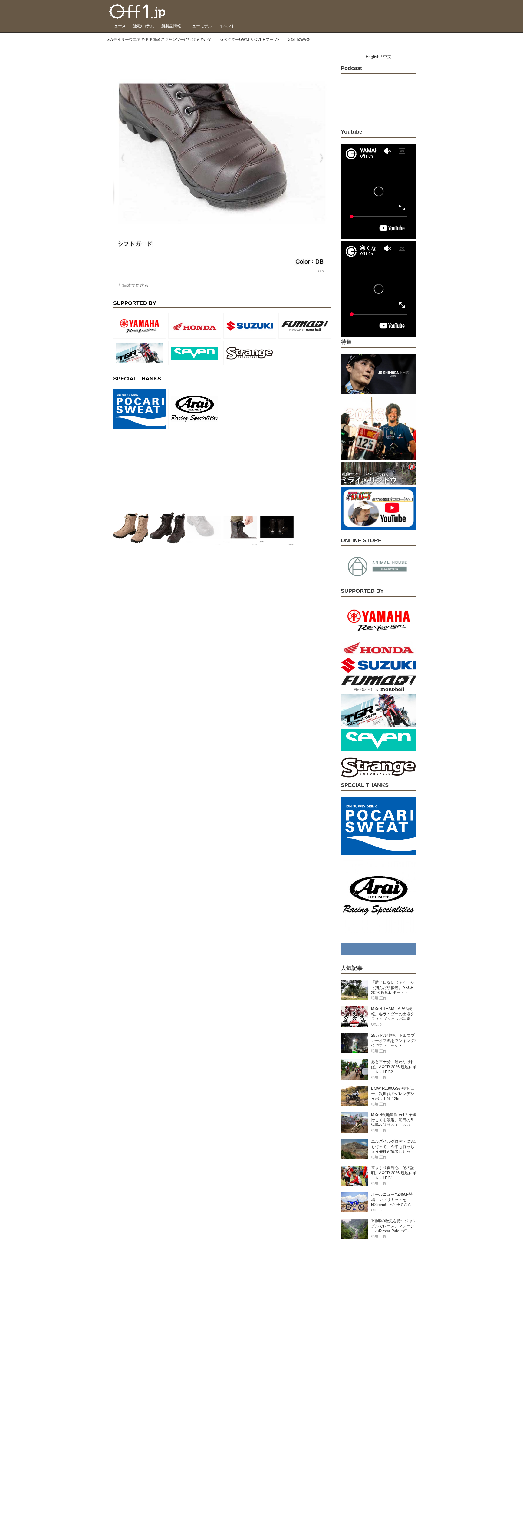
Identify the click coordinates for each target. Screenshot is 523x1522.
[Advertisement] (158, 469)
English (373, 56)
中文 (387, 56)
